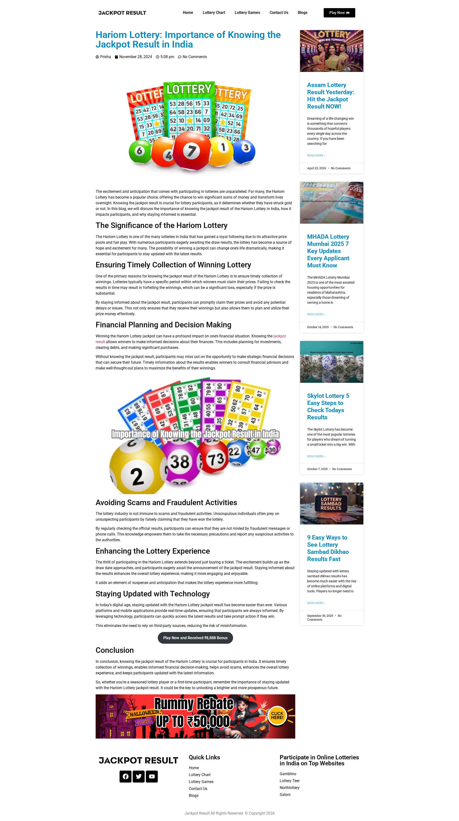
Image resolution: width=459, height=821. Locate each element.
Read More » (316, 155)
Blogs (302, 12)
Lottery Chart (214, 12)
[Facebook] (125, 777)
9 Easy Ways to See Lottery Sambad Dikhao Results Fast (328, 548)
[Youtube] (152, 777)
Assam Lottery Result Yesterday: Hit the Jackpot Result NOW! (330, 95)
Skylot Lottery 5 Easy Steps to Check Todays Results (328, 406)
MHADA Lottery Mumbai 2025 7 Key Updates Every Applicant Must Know (328, 251)
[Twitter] (139, 777)
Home (188, 12)
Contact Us (279, 12)
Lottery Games (247, 12)
